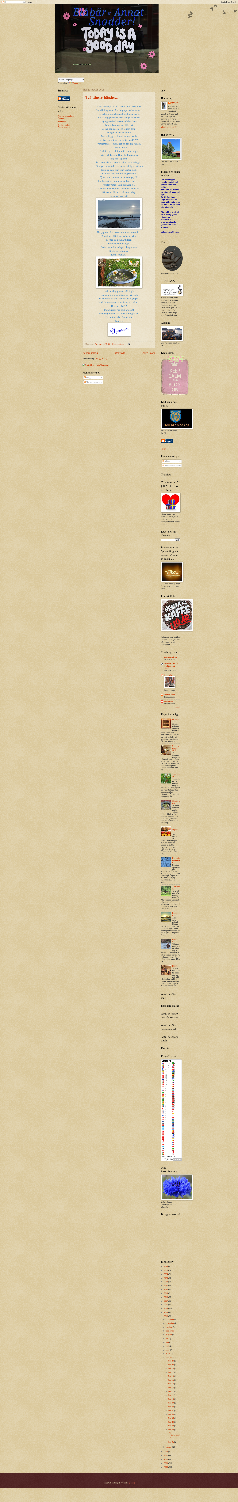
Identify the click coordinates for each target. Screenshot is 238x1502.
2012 (166, 1452)
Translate (77, 83)
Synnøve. (175, 103)
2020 (166, 1290)
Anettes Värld (169, 695)
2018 (166, 1297)
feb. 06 (171, 1414)
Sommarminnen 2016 (175, 748)
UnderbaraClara (170, 657)
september (170, 1331)
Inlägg (88, 377)
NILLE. (175, 966)
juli (167, 1339)
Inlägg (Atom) (101, 358)
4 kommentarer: (118, 344)
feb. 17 (171, 1372)
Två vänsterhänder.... (102, 97)
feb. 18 (171, 1369)
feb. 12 (171, 1391)
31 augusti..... (176, 829)
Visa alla (177, 707)
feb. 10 (171, 1399)
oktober (169, 1327)
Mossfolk (168, 675)
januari (169, 1447)
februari (169, 1358)
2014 (166, 1312)
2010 (166, 1459)
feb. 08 (171, 1407)
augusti (169, 1335)
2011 (166, 1456)
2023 (166, 1278)
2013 (166, 1316)
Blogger (132, 1483)
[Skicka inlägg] (129, 344)
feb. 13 (171, 1388)
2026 (166, 1267)
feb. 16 (171, 1376)
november (170, 1323)
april (168, 1350)
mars (168, 1354)
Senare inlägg (90, 353)
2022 (166, 1282)
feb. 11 (171, 1395)
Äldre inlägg (148, 353)
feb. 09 (171, 1403)
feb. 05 (171, 1418)
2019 (166, 1293)
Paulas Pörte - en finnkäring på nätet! (171, 666)
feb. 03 (171, 1426)
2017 (166, 1301)
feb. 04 (171, 1422)
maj (167, 1346)
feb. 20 (171, 1365)
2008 (166, 1467)
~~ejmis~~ (168, 701)
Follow (163, 449)
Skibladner (62, 121)
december (170, 1319)
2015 (166, 1309)
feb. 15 (171, 1380)
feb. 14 (171, 1384)
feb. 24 (171, 1361)
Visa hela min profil (168, 127)
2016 (166, 1305)
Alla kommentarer (93, 382)
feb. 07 (171, 1411)
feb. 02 (171, 1430)
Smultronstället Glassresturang (64, 126)
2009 (166, 1463)
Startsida (120, 353)
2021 (166, 1286)
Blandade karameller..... (176, 860)
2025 (166, 1270)
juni (167, 1342)
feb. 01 (171, 1442)
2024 (166, 1274)
